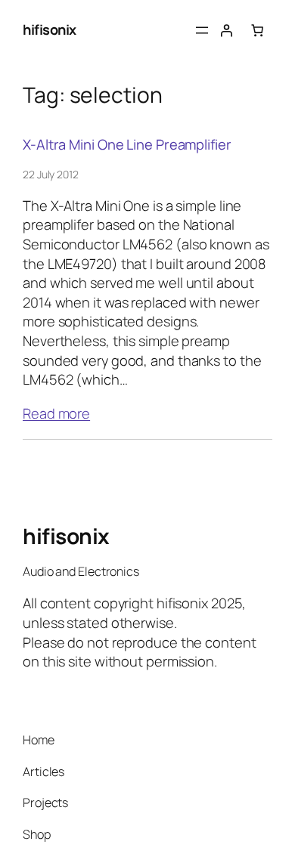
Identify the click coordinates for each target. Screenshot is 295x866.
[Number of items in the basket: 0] (257, 30)
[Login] (226, 30)
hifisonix (49, 29)
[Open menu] (202, 30)
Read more (56, 413)
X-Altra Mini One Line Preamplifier (127, 145)
